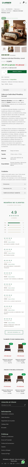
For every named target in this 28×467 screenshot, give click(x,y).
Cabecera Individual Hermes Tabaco (20, 390)
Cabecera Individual (6, 11)
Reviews (12, 55)
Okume (11, 84)
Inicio (2, 9)
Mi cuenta (3, 427)
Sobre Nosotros (5, 417)
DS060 (6, 84)
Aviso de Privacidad (6, 440)
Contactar (24, 405)
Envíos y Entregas (5, 450)
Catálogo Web (4, 424)
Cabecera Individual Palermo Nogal (20, 360)
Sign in (20, 3)
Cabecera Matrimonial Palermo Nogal (7, 390)
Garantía (3, 446)
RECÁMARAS (9, 9)
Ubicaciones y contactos (7, 414)
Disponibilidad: (5, 79)
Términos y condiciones (7, 436)
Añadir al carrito (17, 71)
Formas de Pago (5, 453)
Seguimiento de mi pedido (8, 420)
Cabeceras (17, 9)
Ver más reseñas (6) (14, 332)
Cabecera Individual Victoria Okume (8, 360)
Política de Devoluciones (7, 443)
